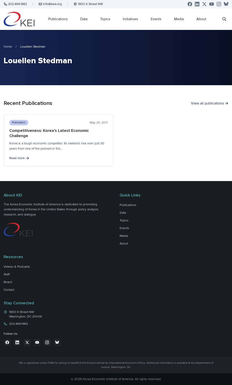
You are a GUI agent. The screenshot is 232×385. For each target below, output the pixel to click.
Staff (7, 274)
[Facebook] (190, 4)
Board (8, 282)
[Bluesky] (226, 4)
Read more (17, 158)
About (201, 19)
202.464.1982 (17, 4)
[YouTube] (211, 4)
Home (8, 46)
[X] (204, 4)
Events (156, 19)
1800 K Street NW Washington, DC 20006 (25, 314)
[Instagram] (219, 4)
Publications (58, 19)
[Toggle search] (224, 19)
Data (83, 19)
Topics (105, 19)
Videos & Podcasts (17, 267)
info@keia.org (52, 4)
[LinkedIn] (197, 4)
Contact (9, 290)
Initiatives (130, 19)
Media (179, 19)
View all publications (207, 103)
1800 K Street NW (90, 4)
